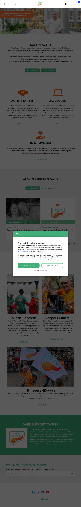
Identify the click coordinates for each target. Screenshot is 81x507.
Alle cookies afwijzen (40, 270)
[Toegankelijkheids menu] (79, 2)
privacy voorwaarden (24, 251)
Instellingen (52, 265)
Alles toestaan (28, 265)
